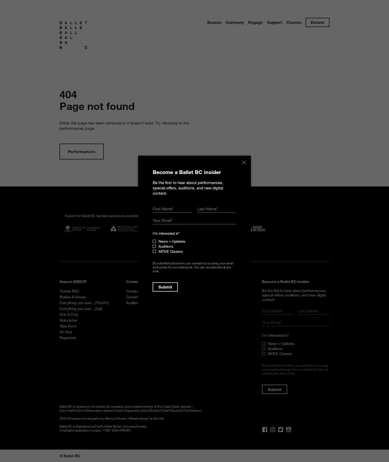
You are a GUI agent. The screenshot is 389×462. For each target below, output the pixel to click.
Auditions (166, 246)
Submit (165, 287)
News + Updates (172, 241)
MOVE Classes (171, 251)
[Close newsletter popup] (244, 163)
